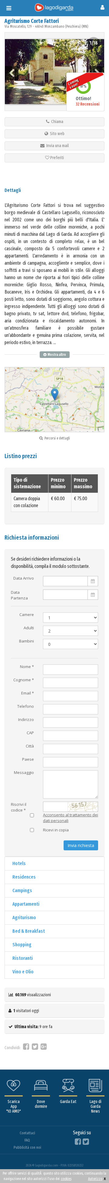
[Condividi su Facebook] (26, 1047)
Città (30, 746)
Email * (27, 693)
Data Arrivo (23, 578)
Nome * (27, 666)
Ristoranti (22, 958)
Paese (28, 759)
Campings (22, 890)
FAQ (27, 1140)
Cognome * (23, 680)
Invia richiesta (81, 845)
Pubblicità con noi (27, 1147)
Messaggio (24, 772)
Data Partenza (19, 594)
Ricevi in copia (56, 830)
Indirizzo (26, 719)
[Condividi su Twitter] (35, 1047)
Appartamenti (25, 904)
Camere (26, 614)
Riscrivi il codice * (18, 806)
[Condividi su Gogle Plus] (44, 1047)
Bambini (26, 641)
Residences (24, 877)
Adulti (29, 628)
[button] (54, 394)
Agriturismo (24, 917)
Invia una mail (57, 145)
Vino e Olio (23, 972)
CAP (30, 733)
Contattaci (27, 1133)
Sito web (56, 133)
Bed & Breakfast (28, 931)
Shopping (21, 944)
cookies (66, 1179)
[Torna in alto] (92, 1166)
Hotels (19, 863)
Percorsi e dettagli (56, 438)
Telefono (25, 706)
